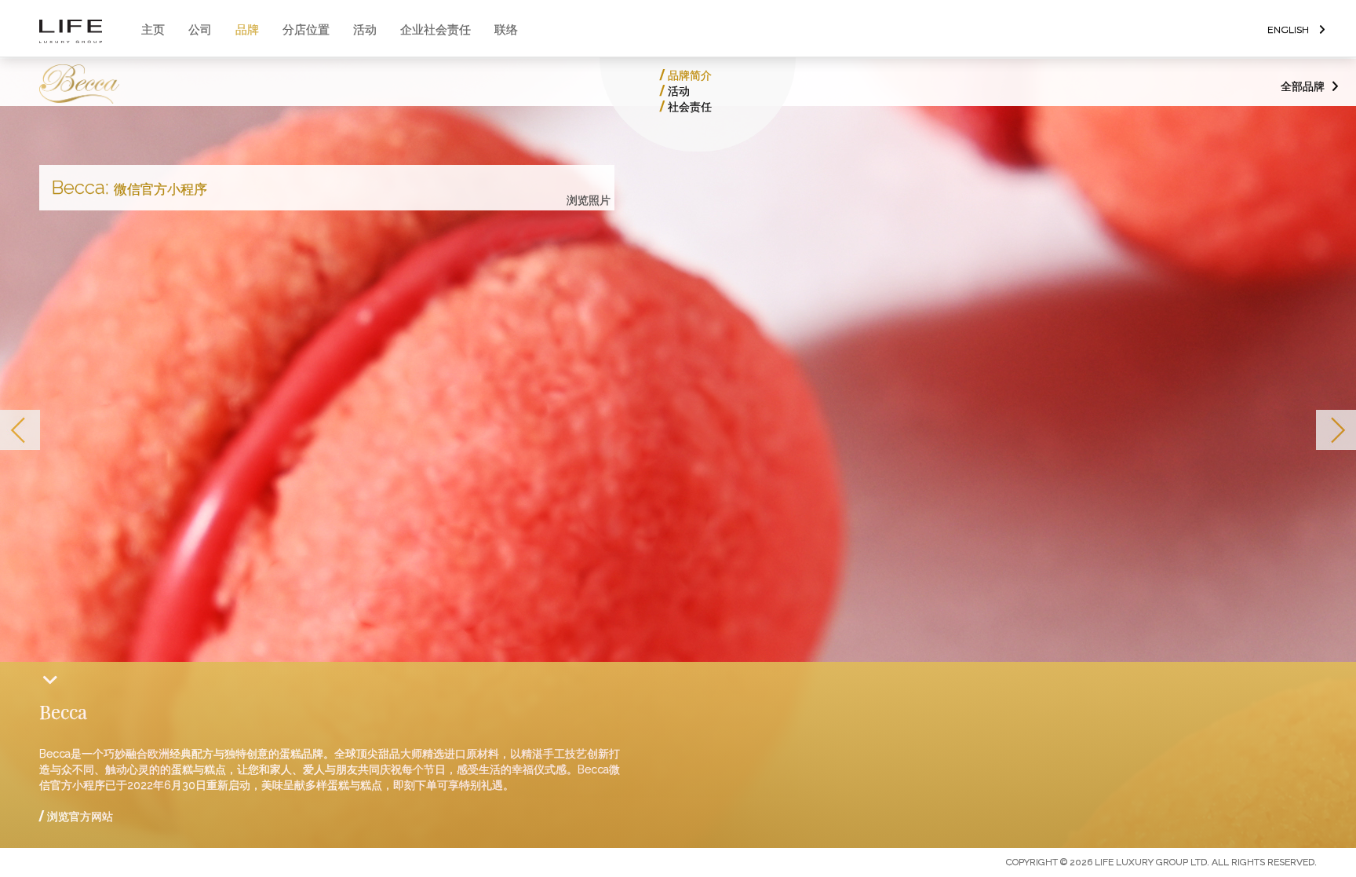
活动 (365, 29)
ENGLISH (1288, 29)
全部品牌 (1303, 86)
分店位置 (306, 29)
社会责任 (690, 107)
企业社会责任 (435, 29)
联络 (506, 29)
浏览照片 (589, 200)
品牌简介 (690, 75)
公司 (200, 29)
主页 (153, 29)
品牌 (247, 29)
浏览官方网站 (80, 816)
